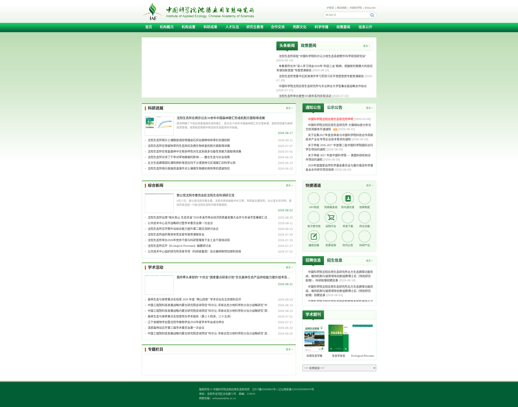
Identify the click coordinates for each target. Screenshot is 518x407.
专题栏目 (155, 349)
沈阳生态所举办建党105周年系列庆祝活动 (305, 96)
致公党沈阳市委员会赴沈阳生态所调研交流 (205, 195)
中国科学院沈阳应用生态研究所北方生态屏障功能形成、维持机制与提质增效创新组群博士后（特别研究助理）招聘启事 (339, 291)
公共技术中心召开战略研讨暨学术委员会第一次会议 (180, 223)
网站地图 (342, 7)
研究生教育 (255, 27)
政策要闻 (343, 27)
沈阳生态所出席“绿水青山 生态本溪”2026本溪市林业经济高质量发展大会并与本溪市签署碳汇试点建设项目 (210, 217)
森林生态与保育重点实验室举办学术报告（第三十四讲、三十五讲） (190, 316)
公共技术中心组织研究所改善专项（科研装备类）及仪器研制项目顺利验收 (194, 251)
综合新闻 (155, 185)
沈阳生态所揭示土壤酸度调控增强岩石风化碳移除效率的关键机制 (189, 140)
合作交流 (278, 27)
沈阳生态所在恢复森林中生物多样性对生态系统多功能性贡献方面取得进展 (194, 151)
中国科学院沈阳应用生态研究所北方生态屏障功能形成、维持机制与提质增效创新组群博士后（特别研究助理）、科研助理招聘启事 (339, 276)
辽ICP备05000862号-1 (265, 389)
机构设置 (188, 27)
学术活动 (155, 267)
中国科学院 (356, 7)
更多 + (366, 46)
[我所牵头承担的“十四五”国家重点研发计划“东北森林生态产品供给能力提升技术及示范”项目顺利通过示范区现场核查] (159, 285)
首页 (148, 27)
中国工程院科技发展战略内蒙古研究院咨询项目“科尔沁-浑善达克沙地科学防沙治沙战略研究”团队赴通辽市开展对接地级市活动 (210, 310)
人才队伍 (232, 27)
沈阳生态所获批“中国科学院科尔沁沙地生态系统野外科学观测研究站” (322, 56)
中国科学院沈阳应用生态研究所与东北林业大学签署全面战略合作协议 (323, 86)
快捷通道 (313, 185)
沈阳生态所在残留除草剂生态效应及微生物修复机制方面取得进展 (189, 145)
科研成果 (210, 27)
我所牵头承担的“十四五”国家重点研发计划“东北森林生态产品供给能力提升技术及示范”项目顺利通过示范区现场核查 (235, 277)
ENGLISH (370, 7)
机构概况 (167, 27)
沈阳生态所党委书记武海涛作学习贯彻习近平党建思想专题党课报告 (322, 76)
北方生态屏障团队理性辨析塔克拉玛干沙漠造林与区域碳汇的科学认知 (192, 162)
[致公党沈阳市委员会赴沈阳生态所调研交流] (159, 203)
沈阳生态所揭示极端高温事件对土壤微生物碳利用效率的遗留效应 (189, 168)
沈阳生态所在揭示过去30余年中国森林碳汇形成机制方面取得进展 (221, 118)
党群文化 (300, 27)
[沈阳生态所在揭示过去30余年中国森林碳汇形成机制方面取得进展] (159, 126)
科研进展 (155, 108)
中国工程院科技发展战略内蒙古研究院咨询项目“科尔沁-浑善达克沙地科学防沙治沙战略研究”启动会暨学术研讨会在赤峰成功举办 (210, 333)
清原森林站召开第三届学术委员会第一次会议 (176, 327)
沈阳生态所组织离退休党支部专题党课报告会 (176, 234)
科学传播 (321, 27)
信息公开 (365, 27)
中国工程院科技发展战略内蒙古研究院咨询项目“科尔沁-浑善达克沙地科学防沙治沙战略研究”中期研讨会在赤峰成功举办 (210, 305)
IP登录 (330, 7)
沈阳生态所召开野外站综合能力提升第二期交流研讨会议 (183, 228)
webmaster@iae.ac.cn (224, 398)
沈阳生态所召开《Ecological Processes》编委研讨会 (179, 245)
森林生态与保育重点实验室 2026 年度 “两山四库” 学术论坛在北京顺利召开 (194, 299)
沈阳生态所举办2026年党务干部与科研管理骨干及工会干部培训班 (189, 240)
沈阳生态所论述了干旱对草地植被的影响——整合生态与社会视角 (189, 157)
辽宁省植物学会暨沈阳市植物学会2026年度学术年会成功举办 (186, 322)
